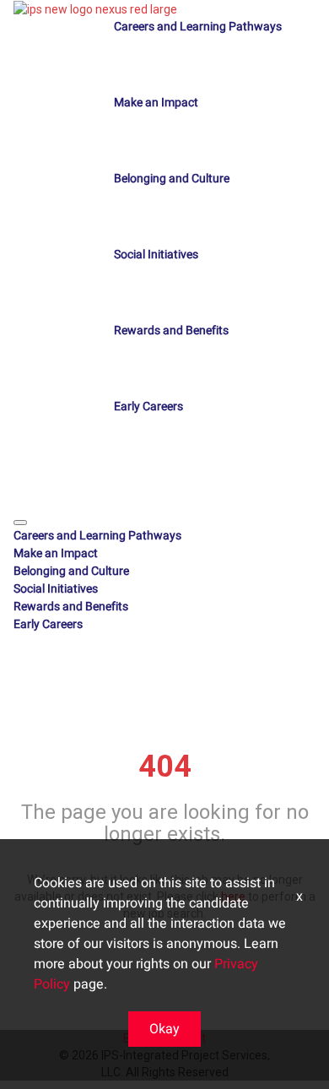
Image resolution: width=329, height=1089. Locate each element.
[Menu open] (20, 522)
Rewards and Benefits (171, 330)
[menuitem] (164, 535)
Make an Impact (156, 102)
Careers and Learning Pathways (198, 26)
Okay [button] (164, 1029)
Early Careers (148, 406)
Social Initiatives (156, 254)
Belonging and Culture (171, 178)
